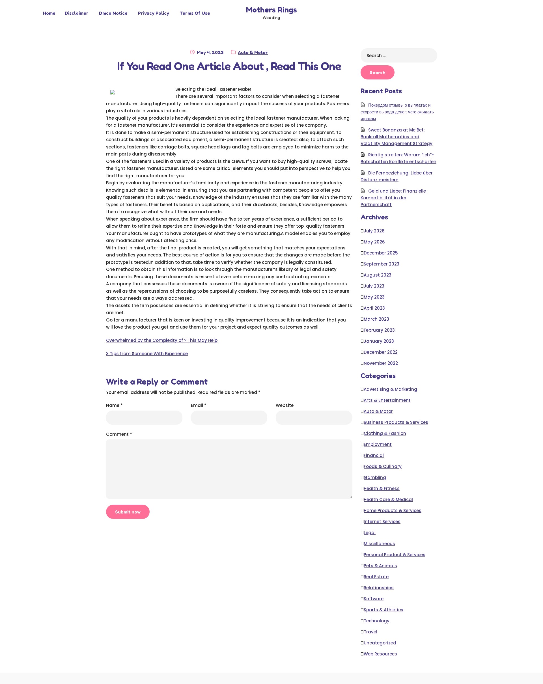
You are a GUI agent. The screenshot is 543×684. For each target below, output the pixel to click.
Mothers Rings (271, 9)
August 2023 (377, 275)
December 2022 (381, 352)
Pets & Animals (380, 566)
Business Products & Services (396, 422)
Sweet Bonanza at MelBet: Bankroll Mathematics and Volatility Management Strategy (396, 136)
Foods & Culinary (383, 466)
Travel (370, 632)
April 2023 (374, 308)
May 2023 (374, 297)
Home (49, 13)
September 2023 (381, 264)
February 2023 (379, 330)
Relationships (379, 588)
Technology (376, 621)
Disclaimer (77, 13)
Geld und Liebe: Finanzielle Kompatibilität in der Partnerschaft (393, 198)
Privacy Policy (153, 13)
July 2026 (374, 231)
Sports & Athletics (383, 610)
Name (114, 405)
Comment (119, 434)
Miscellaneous (379, 544)
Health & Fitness (382, 488)
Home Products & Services (392, 510)
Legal (370, 533)
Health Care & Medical (388, 499)
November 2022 (381, 363)
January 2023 (379, 341)
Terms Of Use (195, 13)
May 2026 (374, 242)
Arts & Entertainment (387, 400)
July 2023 (374, 286)
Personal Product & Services (394, 555)
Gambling (375, 477)
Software (373, 599)
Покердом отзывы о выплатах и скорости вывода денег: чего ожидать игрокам (397, 112)
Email (198, 405)
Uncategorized (380, 643)
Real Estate (376, 577)
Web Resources (380, 654)
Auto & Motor (253, 52)
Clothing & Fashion (385, 433)
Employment (378, 444)
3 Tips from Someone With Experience (147, 354)
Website (285, 405)
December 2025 (381, 253)
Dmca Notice (113, 13)
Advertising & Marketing (390, 389)
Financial (374, 455)
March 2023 (376, 319)
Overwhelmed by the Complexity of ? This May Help (161, 340)
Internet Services (382, 522)
